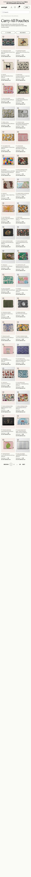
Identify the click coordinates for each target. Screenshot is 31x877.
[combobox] (15, 12)
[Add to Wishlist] (3, 37)
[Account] (11, 7)
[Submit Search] (3, 12)
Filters (9, 32)
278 (20, 464)
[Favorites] (15, 7)
